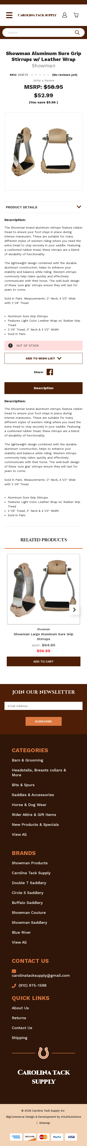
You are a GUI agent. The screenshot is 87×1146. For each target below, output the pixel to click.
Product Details (21, 207)
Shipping (19, 1037)
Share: (39, 372)
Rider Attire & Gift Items (34, 814)
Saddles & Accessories (33, 794)
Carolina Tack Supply (31, 873)
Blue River (21, 932)
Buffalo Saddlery (27, 902)
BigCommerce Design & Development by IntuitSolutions (43, 1116)
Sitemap (44, 1122)
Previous (12, 609)
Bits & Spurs (23, 785)
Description (43, 388)
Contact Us (22, 1027)
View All (19, 834)
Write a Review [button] (43, 80)
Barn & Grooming (27, 760)
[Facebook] (49, 372)
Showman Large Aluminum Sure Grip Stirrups (43, 636)
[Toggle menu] (9, 15)
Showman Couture (29, 912)
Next (74, 609)
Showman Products (30, 863)
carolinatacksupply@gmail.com (41, 975)
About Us (20, 1008)
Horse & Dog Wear (29, 804)
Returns (19, 1018)
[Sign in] (64, 15)
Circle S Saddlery (28, 892)
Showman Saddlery (29, 922)
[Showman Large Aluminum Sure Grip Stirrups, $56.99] (43, 589)
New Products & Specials (35, 824)
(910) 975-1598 (32, 985)
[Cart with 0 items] (75, 15)
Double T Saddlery (29, 882)
